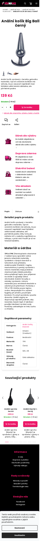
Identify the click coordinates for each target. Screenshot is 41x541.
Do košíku (28, 107)
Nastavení (20, 528)
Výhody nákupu (20, 465)
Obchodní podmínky (21, 463)
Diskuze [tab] (18, 211)
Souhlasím (19, 535)
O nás (20, 457)
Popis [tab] (7, 211)
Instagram (20, 504)
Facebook (20, 502)
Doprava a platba (20, 460)
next (38, 398)
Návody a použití (20, 481)
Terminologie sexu (20, 486)
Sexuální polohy (20, 483)
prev (3, 398)
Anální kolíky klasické (28, 325)
